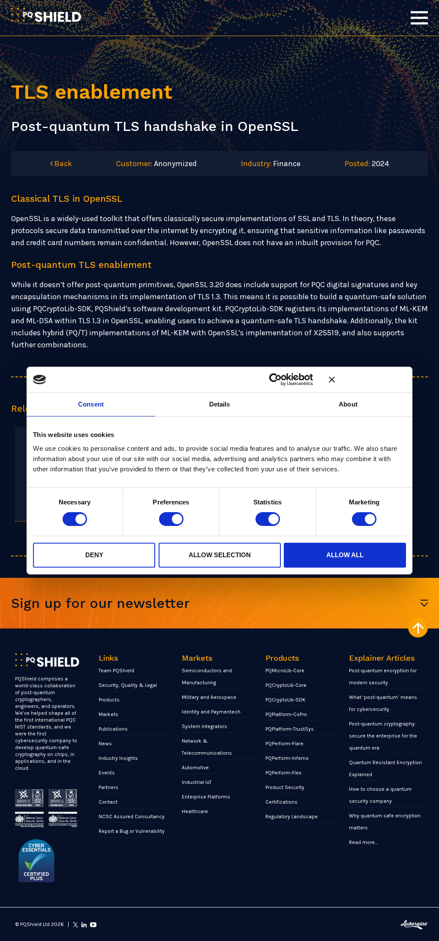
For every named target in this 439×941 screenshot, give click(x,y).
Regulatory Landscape (291, 817)
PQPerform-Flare (284, 744)
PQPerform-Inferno (287, 758)
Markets (108, 714)
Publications (113, 729)
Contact (108, 802)
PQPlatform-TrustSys (289, 729)
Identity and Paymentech (211, 712)
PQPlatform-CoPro (286, 714)
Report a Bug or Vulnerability (132, 831)
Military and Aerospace (209, 697)
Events (107, 773)
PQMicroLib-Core (284, 671)
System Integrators (204, 726)
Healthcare (195, 811)
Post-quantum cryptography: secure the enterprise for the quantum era (383, 736)
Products (109, 700)
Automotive (195, 768)
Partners (108, 787)
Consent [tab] (91, 404)
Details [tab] (219, 404)
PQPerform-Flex (283, 773)
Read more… (363, 842)
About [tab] (348, 404)
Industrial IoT (197, 782)
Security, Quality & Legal (128, 685)
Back (62, 163)
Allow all (345, 555)
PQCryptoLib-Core (286, 685)
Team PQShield (116, 671)
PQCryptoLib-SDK (285, 700)
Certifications (281, 802)
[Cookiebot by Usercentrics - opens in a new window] (275, 379)
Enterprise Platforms (206, 797)
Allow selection (220, 555)
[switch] (171, 519)
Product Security (284, 787)
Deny (94, 555)
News (105, 744)
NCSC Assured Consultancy (132, 817)
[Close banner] (367, 379)
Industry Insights (118, 758)
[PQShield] (46, 15)
